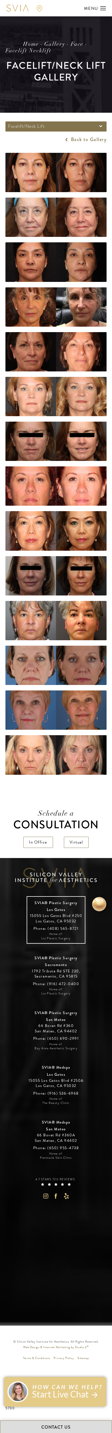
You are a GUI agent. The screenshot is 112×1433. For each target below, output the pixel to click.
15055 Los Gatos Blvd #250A (56, 1083)
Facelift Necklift (28, 51)
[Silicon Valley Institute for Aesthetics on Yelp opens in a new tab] (66, 1196)
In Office (38, 842)
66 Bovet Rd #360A (56, 1138)
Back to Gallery (88, 139)
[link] (56, 928)
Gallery (54, 44)
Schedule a (56, 820)
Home (31, 44)
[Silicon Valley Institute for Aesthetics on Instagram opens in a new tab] (45, 1196)
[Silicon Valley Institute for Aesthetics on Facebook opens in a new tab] (56, 1196)
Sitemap (83, 1358)
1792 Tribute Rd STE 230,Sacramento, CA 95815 (56, 974)
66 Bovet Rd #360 (56, 1028)
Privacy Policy (64, 1358)
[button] (103, 8)
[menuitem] (45, 1196)
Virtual (76, 842)
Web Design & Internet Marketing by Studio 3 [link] (56, 1347)
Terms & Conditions (36, 1358)
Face (77, 44)
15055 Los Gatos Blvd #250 (56, 918)
